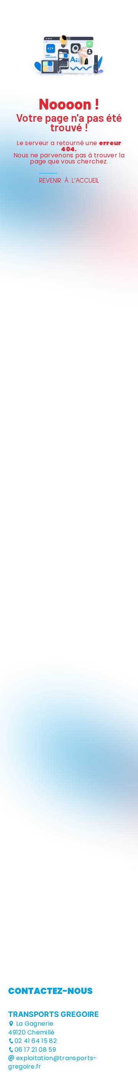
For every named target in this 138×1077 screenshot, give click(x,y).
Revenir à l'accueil (69, 180)
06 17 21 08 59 (35, 1049)
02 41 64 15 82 (36, 1040)
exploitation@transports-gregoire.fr (52, 1062)
